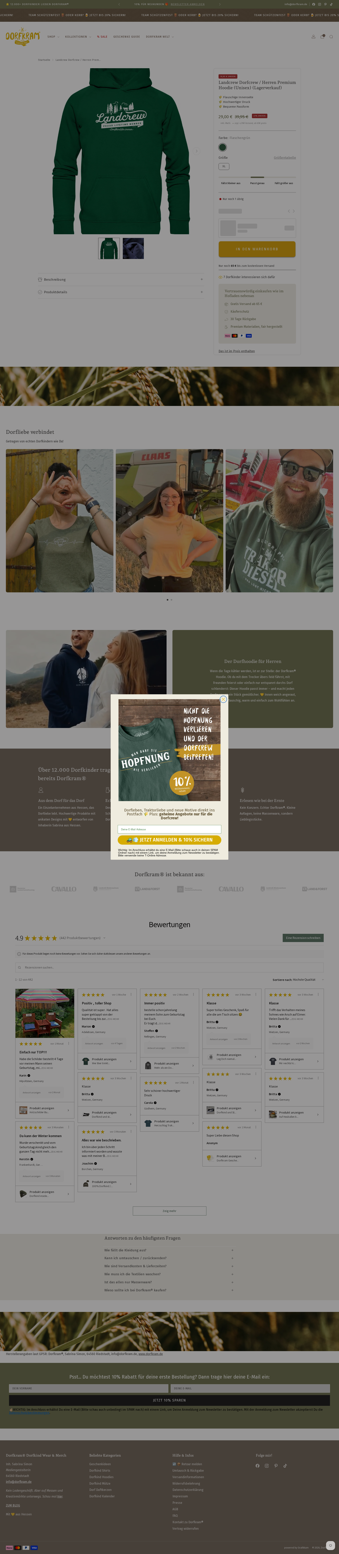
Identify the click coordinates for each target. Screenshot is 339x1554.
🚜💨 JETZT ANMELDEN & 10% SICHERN (169, 840)
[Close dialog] (223, 699)
